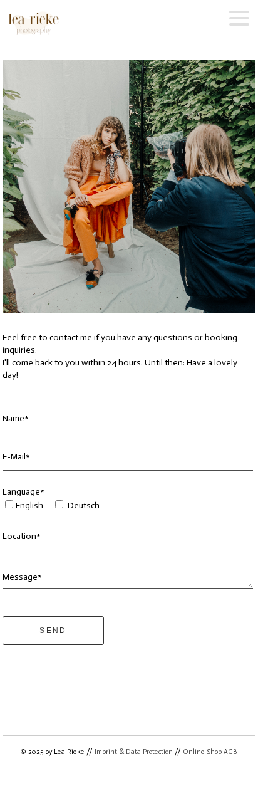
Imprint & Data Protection (134, 752)
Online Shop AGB (210, 752)
